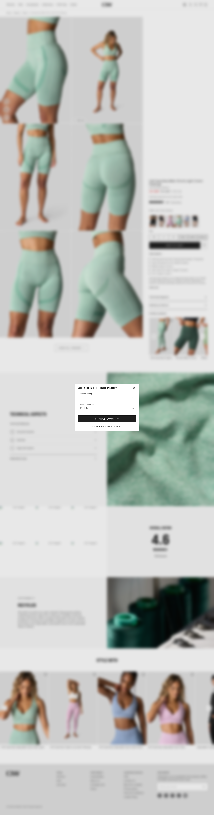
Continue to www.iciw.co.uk (107, 426)
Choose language (87, 404)
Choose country (86, 394)
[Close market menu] (134, 388)
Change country (107, 419)
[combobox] (107, 397)
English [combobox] (84, 408)
